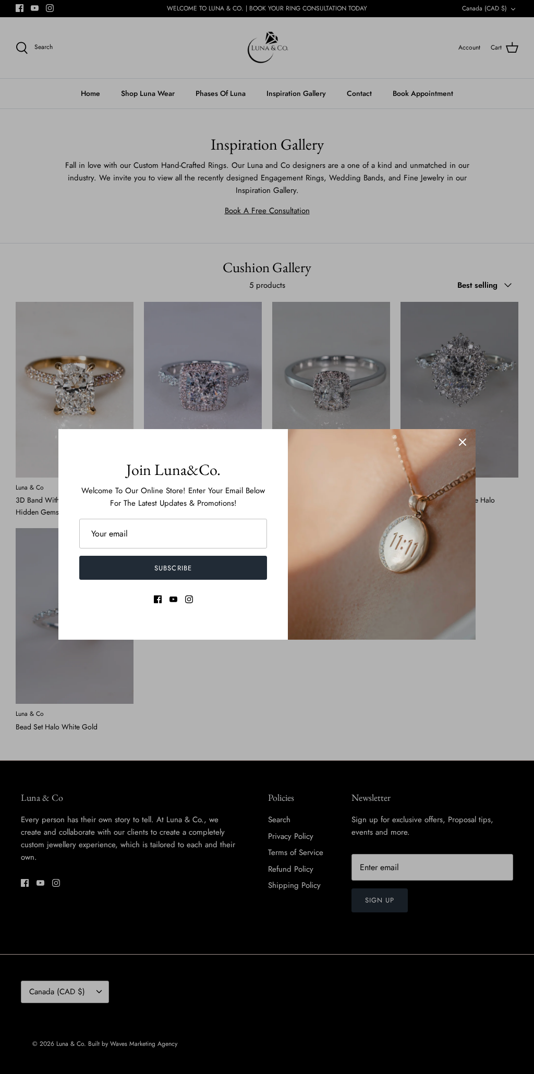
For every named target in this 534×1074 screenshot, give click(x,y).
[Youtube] (173, 599)
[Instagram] (189, 599)
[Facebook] (158, 599)
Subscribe (172, 568)
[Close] (462, 442)
